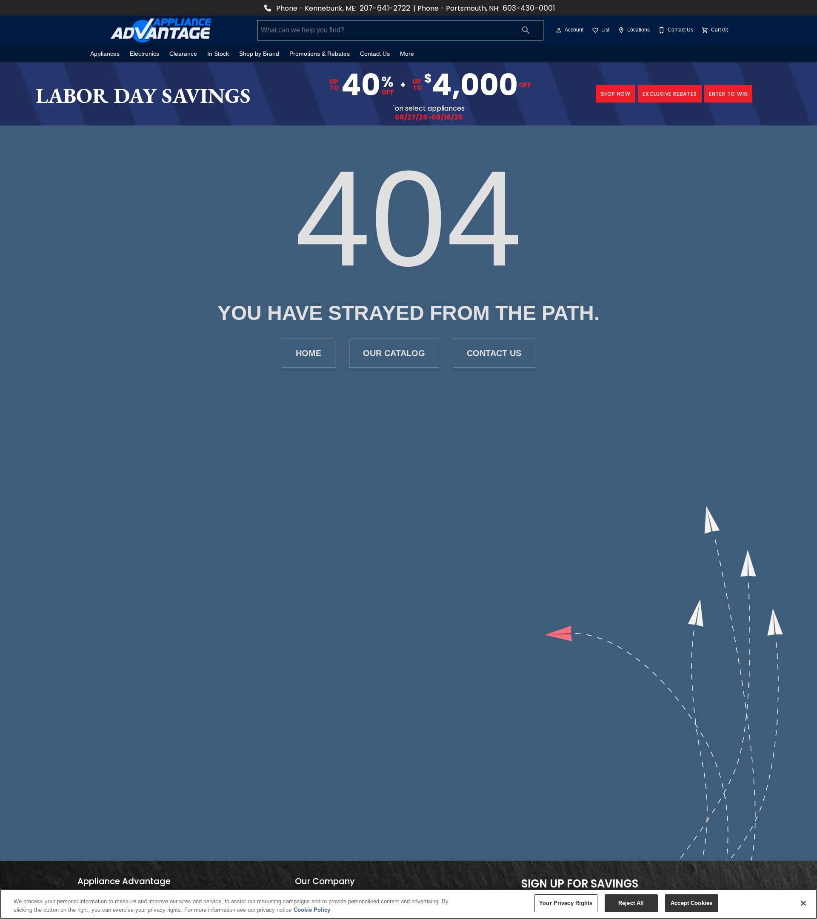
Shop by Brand (259, 54)
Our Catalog (394, 353)
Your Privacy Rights (565, 903)
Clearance (183, 54)
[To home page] (161, 30)
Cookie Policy (312, 910)
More (407, 54)
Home (308, 353)
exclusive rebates (670, 93)
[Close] (803, 903)
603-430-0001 (529, 8)
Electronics (144, 54)
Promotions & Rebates (319, 54)
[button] (559, 30)
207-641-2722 (385, 8)
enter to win (728, 93)
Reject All (631, 903)
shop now (615, 93)
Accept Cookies (691, 903)
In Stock (218, 54)
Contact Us (375, 54)
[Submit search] (526, 30)
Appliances (105, 54)
